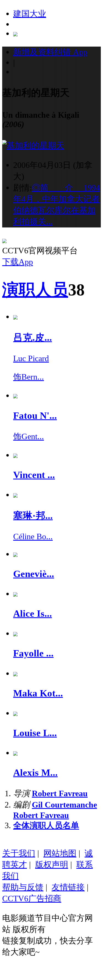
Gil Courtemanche (64, 804)
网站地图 (59, 853)
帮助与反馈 (22, 887)
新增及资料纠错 (50, 52)
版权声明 (51, 864)
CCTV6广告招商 (31, 898)
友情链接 (68, 887)
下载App (17, 261)
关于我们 (18, 853)
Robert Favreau (60, 793)
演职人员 (35, 290)
